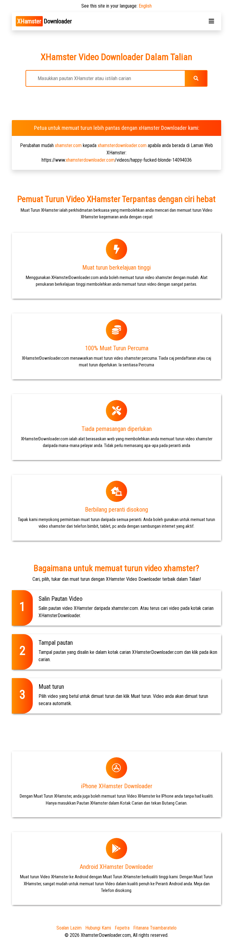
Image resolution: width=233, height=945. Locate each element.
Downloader (44, 21)
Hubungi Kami (98, 928)
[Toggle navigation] (211, 21)
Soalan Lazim (69, 928)
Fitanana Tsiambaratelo (155, 928)
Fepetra (122, 928)
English (145, 6)
